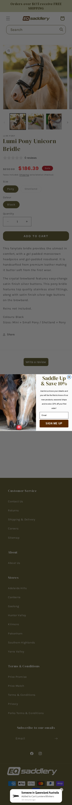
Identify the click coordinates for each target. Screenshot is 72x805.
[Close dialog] (69, 377)
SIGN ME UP (54, 423)
